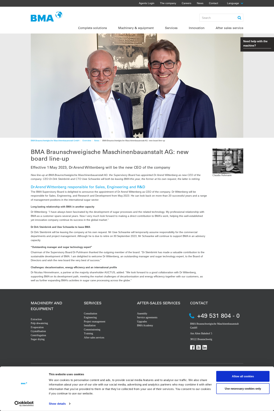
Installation (90, 325)
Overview (86, 140)
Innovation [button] (196, 28)
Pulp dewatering (39, 323)
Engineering (90, 317)
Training (88, 333)
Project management (94, 321)
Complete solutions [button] (92, 28)
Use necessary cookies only (243, 388)
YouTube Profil (198, 347)
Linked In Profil (204, 347)
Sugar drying (38, 339)
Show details (57, 403)
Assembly (142, 313)
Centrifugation (38, 335)
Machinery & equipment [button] (136, 28)
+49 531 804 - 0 (218, 315)
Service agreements (147, 317)
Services (92, 303)
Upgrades (142, 321)
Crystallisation (38, 331)
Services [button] (171, 28)
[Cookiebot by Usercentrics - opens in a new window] (24, 404)
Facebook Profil (192, 347)
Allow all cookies (243, 376)
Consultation (90, 313)
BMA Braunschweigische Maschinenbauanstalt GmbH (55, 140)
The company (168, 3)
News (200, 3)
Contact (213, 3)
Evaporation (37, 327)
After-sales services (94, 337)
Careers (186, 3)
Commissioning (92, 329)
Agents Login (146, 3)
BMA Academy (145, 325)
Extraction (36, 319)
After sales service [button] (229, 28)
